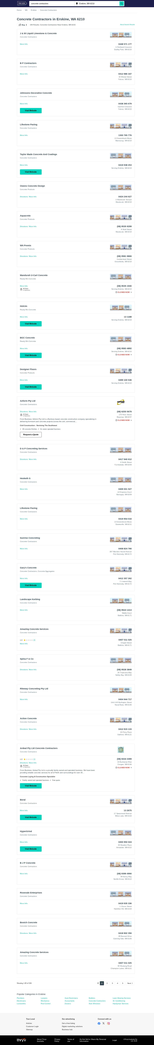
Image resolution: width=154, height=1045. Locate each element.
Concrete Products (27, 189)
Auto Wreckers (94, 1004)
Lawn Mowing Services (122, 998)
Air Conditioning (119, 1001)
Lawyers (44, 998)
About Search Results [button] (127, 24)
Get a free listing (68, 1023)
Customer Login (32, 1026)
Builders (92, 998)
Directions (24, 197)
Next (129, 983)
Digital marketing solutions (72, 1026)
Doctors (68, 1004)
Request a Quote (30, 435)
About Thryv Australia (41, 1040)
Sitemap (29, 1029)
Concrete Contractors (28, 37)
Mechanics (45, 1001)
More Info (24, 44)
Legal (114, 1040)
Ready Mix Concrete (28, 279)
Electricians (21, 1001)
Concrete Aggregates (46, 571)
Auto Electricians (71, 998)
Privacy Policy (57, 1040)
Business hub (67, 1029)
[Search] (121, 3)
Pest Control (45, 1004)
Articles (29, 1023)
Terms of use (70, 1040)
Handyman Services (120, 1004)
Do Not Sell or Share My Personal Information (93, 1040)
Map (23, 25)
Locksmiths (21, 1004)
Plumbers (20, 998)
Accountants (69, 1001)
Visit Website (31, 111)
